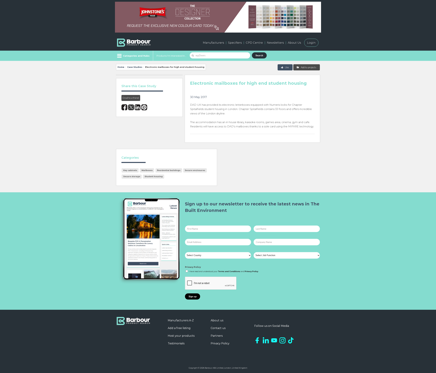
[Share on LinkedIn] (138, 107)
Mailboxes (147, 170)
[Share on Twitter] (131, 107)
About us (217, 320)
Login (311, 42)
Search (259, 55)
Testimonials (176, 343)
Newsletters (275, 42)
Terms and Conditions (229, 271)
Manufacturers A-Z (181, 320)
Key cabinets (130, 170)
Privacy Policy (193, 267)
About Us (294, 42)
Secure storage (131, 176)
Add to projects (308, 67)
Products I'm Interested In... (171, 55)
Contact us (218, 328)
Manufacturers (213, 42)
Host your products (181, 335)
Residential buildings (168, 170)
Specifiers (235, 42)
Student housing (154, 176)
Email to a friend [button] (131, 97)
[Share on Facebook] (124, 107)
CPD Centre (254, 42)
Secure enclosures (195, 170)
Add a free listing (179, 328)
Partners (217, 335)
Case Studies (134, 67)
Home (121, 67)
